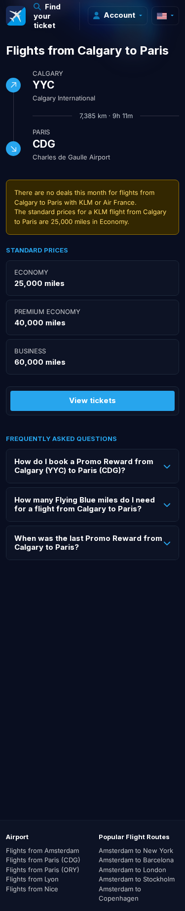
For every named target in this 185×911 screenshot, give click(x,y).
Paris (41, 132)
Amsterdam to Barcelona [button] (136, 860)
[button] (53, 16)
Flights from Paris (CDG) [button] (43, 860)
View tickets (92, 400)
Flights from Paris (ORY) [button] (42, 870)
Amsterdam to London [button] (132, 870)
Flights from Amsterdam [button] (42, 850)
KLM (86, 202)
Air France (119, 202)
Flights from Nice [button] (32, 889)
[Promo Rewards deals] (16, 16)
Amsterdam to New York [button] (136, 850)
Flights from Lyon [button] (32, 879)
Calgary (48, 73)
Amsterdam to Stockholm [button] (137, 879)
